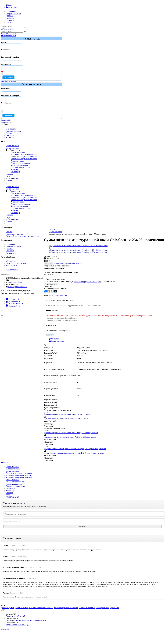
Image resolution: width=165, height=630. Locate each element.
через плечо (114, 608)
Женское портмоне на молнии (66, 608)
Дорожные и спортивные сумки (19, 473)
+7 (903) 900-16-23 (8, 34)
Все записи (5, 629)
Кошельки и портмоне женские (23, 157)
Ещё (8, 22)
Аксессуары (15, 150)
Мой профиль (11, 265)
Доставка (9, 16)
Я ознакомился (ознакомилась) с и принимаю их (80, 282)
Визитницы (15, 170)
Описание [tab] (54, 339)
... (6, 183)
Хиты (8, 176)
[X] (55, 291)
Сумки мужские (12, 148)
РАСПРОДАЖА (12, 497)
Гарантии (10, 18)
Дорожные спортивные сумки (23, 154)
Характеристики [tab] (57, 341)
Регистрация (13, 7)
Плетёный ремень (86, 608)
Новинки (9, 174)
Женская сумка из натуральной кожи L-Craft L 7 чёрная (66, 419)
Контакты (10, 20)
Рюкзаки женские (18, 152)
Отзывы (9, 180)
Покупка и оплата (13, 14)
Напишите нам (9, 36)
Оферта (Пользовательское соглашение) (22, 236)
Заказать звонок (9, 81)
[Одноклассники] (48, 291)
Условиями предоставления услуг (87, 282)
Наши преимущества (14, 234)
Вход (9, 5)
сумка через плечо (101, 608)
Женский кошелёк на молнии (41, 608)
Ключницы (15, 172)
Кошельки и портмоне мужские (24, 159)
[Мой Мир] (52, 291)
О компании (11, 11)
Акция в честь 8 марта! (15, 616)
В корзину (48, 263)
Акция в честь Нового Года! (17, 625)
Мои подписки (12, 270)
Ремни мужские (17, 161)
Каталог (6, 462)
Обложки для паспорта (20, 167)
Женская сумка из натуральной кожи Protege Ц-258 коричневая (70, 437)
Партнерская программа (16, 263)
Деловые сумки (7, 608)
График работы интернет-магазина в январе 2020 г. (27, 620)
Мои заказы (10, 261)
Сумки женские (12, 146)
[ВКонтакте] (45, 291)
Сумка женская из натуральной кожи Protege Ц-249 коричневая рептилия (74, 453)
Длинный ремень (21, 608)
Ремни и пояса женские (20, 163)
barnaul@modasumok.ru (17, 287)
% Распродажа (12, 178)
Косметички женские (19, 165)
